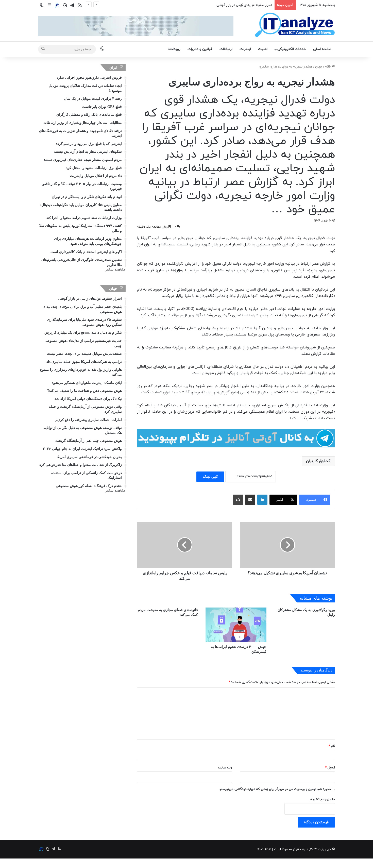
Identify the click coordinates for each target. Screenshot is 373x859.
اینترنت (245, 49)
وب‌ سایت (225, 767)
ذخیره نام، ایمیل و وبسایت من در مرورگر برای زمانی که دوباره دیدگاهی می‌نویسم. (275, 789)
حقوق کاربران (317, 461)
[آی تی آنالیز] (295, 25)
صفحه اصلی (322, 49)
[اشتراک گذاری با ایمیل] (250, 500)
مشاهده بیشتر (115, 269)
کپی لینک (210, 476)
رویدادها (174, 49)
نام (331, 746)
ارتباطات (225, 49)
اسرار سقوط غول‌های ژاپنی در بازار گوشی (244, 5)
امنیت (262, 49)
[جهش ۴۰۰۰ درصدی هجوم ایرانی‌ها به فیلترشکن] (236, 625)
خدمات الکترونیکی (291, 49)
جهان (318, 66)
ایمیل (330, 767)
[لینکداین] (262, 500)
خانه (328, 66)
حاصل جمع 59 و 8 (322, 799)
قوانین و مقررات (200, 49)
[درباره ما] (57, 6)
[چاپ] (238, 500)
